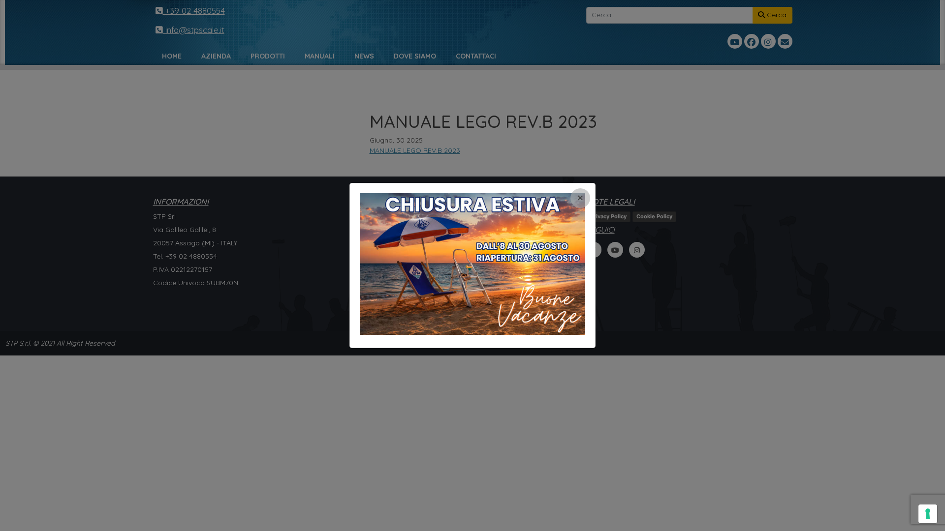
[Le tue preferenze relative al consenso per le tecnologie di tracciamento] (927, 513)
